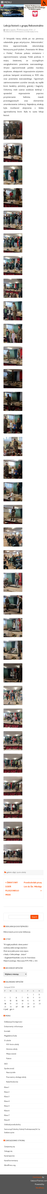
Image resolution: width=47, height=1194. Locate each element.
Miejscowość (11, 1054)
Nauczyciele (10, 1072)
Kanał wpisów (9, 1156)
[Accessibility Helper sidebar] (44, 3)
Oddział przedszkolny (12, 1124)
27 (17, 1007)
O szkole (7, 1040)
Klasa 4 (7, 1101)
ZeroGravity (37, 1177)
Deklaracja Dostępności (13, 1022)
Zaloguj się (8, 1151)
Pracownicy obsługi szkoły (16, 1077)
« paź (6, 1009)
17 (39, 1001)
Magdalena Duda (10, 1036)
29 (28, 1007)
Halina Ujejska (10, 30)
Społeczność (9, 1068)
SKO (6, 1064)
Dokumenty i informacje (13, 1026)
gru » (12, 1009)
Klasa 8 (7, 1120)
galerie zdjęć (11, 872)
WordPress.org (9, 1165)
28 (23, 1007)
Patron (8, 1058)
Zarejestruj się (9, 1146)
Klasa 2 (6, 1092)
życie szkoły (21, 872)
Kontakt (7, 1031)
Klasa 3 (6, 1096)
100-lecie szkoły (12, 1044)
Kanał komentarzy (11, 1160)
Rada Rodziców (12, 1082)
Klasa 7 (6, 1115)
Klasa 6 (7, 1110)
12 (10, 1001)
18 (5, 1004)
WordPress (40, 1188)
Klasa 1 (6, 1087)
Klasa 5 (7, 1106)
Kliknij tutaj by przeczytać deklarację (17, 932)
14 (22, 1001)
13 (16, 1001)
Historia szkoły (11, 1049)
